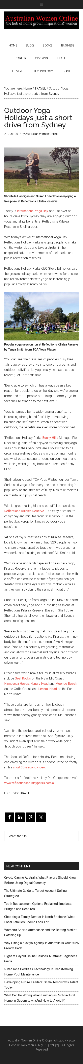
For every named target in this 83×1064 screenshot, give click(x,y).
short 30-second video (29, 767)
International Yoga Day (32, 211)
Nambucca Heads (16, 684)
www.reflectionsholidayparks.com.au (29, 783)
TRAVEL (24, 793)
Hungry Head (39, 684)
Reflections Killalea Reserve (24, 511)
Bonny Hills (50, 438)
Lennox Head (47, 689)
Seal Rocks (23, 678)
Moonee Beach (66, 684)
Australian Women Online (41, 20)
